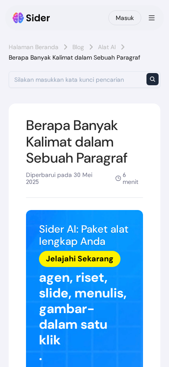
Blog (78, 47)
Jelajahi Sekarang (80, 259)
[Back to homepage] (31, 18)
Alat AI (107, 47)
